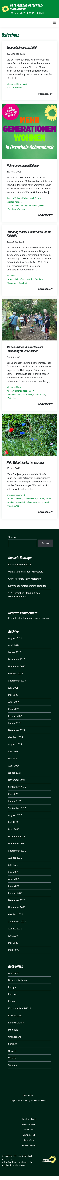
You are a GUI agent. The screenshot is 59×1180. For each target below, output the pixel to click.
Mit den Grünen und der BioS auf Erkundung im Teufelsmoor (25, 349)
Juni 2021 (13, 871)
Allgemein (11, 84)
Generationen (13, 205)
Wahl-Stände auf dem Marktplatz (25, 571)
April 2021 (13, 879)
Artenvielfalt (13, 279)
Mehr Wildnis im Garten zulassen (25, 462)
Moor (36, 391)
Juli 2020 (13, 935)
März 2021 (13, 886)
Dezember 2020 (16, 900)
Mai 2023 (13, 794)
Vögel (10, 506)
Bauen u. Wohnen (14, 198)
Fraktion (12, 994)
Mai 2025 (13, 694)
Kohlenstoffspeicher (22, 391)
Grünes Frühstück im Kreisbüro (24, 578)
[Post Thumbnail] (29, 131)
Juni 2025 (13, 687)
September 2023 (17, 786)
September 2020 (17, 921)
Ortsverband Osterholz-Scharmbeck (26, 7)
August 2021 (15, 857)
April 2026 (13, 645)
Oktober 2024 (15, 737)
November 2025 (16, 666)
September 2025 (17, 680)
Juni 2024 (13, 751)
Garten (41, 498)
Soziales (10, 202)
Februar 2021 (15, 893)
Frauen (12, 1001)
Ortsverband (21, 84)
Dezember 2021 (16, 836)
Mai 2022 (13, 822)
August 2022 (15, 815)
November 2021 (16, 843)
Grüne (23, 279)
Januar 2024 (14, 772)
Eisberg (19, 498)
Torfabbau (12, 398)
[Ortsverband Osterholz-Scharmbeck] (5, 8)
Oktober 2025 (15, 673)
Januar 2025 (14, 723)
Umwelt (19, 387)
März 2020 (13, 949)
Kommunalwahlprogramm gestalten (27, 585)
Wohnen (18, 202)
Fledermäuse (30, 498)
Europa (12, 987)
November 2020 (16, 907)
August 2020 (15, 928)
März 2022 (13, 829)
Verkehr (12, 1058)
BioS (10, 391)
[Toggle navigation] (54, 22)
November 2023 (16, 779)
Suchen (12, 537)
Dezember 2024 (16, 730)
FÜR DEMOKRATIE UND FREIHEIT (27, 12)
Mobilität (13, 1029)
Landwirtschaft (16, 1022)
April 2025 (13, 701)
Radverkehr (13, 283)
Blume (10, 498)
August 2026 (15, 638)
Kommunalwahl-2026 (19, 1008)
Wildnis (18, 506)
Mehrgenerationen (30, 205)
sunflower (23, 1162)
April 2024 (13, 765)
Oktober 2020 (15, 914)
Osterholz (18, 87)
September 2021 (17, 850)
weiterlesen (45, 93)
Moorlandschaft (14, 394)
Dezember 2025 (16, 659)
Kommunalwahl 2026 (19, 564)
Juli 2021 (13, 864)
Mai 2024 (13, 758)
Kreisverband (28, 198)
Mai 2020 (13, 942)
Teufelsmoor (39, 394)
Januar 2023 (14, 801)
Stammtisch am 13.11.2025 (21, 48)
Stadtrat (23, 283)
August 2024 (15, 744)
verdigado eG (19, 1165)
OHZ (10, 87)
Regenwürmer (34, 502)
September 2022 (17, 808)
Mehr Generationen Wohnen (23, 166)
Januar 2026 (14, 652)
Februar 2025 (15, 716)
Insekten (11, 502)
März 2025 (13, 709)
